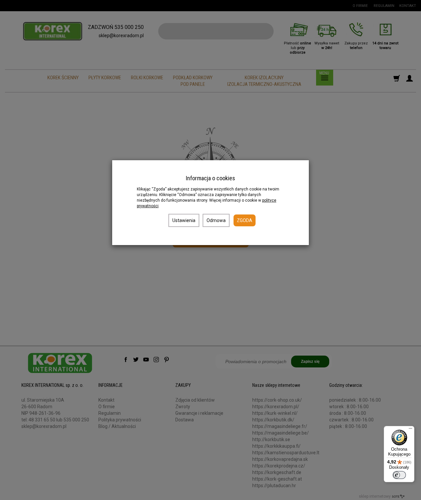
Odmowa (216, 220)
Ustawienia (183, 220)
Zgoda (244, 220)
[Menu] (410, 430)
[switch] (399, 475)
